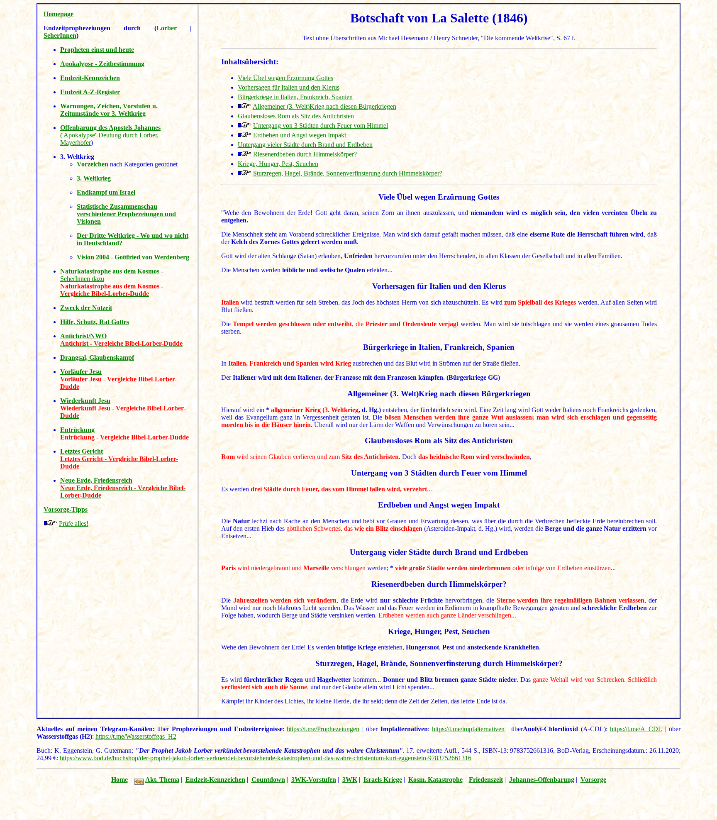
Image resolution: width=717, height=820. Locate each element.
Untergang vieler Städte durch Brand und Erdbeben (305, 144)
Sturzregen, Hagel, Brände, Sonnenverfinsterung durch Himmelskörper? (347, 173)
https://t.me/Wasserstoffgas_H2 (135, 736)
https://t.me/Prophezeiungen (323, 728)
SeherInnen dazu (82, 278)
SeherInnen (60, 35)
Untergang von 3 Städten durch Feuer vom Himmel (320, 125)
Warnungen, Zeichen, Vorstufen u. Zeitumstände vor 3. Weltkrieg (109, 109)
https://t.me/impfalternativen (468, 728)
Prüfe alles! (73, 523)
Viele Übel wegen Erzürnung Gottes (285, 77)
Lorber (166, 28)
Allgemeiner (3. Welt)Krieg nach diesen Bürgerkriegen (324, 106)
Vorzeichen (92, 164)
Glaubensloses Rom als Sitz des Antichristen (296, 116)
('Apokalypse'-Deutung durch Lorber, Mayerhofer (110, 135)
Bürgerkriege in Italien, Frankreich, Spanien (295, 96)
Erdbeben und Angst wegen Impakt (299, 135)
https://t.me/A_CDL (636, 728)
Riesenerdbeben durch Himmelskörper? (305, 154)
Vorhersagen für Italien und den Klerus (288, 87)
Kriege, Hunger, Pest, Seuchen (278, 163)
